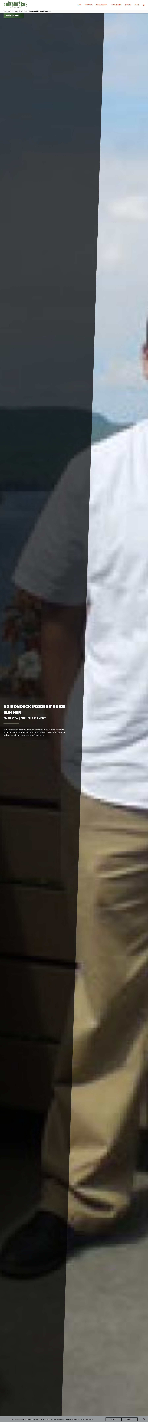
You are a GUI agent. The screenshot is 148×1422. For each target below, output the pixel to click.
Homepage (7, 11)
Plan (137, 5)
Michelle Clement (33, 718)
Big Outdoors (101, 5)
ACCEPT (129, 1419)
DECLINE (113, 1419)
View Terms (89, 1419)
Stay (79, 5)
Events (128, 5)
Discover (88, 5)
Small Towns (116, 5)
